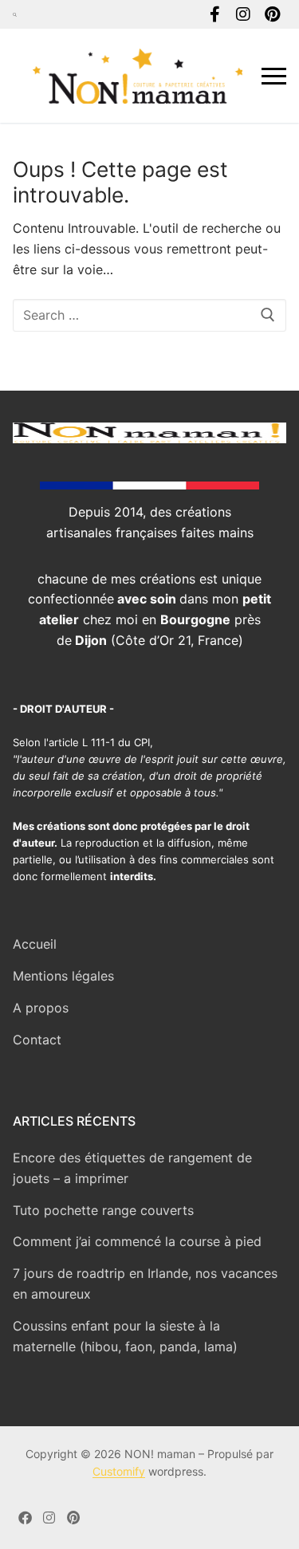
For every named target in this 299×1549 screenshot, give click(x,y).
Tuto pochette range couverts (103, 1210)
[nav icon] (274, 75)
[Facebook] (214, 14)
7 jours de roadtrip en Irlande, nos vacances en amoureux (145, 1283)
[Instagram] (243, 14)
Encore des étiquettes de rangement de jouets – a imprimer (132, 1168)
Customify (118, 1471)
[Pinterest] (272, 14)
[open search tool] (15, 14)
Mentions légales (63, 976)
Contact (37, 1040)
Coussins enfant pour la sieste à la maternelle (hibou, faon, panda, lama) (125, 1336)
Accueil (35, 944)
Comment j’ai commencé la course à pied (137, 1241)
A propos (41, 1008)
